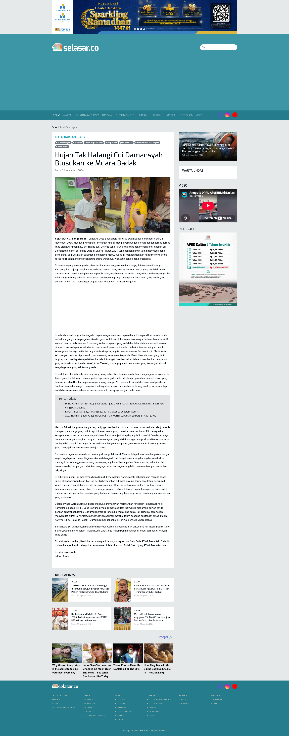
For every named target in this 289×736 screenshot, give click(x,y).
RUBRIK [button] (157, 115)
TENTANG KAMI (59, 695)
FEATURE (87, 707)
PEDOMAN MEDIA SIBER (63, 707)
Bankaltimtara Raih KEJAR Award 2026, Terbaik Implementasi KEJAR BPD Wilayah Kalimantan (89, 617)
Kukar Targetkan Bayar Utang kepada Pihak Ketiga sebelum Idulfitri (102, 411)
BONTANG (154, 711)
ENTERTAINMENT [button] (125, 115)
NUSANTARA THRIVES (88, 115)
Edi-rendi (77, 143)
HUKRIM (122, 707)
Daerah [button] (144, 115)
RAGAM (121, 719)
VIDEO (199, 115)
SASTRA (183, 695)
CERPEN (185, 703)
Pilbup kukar (111, 143)
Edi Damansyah (63, 143)
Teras (57, 115)
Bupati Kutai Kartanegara (147, 143)
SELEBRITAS (89, 703)
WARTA (119, 695)
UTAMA (121, 699)
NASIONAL (107, 115)
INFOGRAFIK (186, 115)
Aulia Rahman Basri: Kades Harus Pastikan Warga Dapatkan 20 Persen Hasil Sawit (110, 415)
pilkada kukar (126, 143)
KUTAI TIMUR (156, 703)
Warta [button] (67, 115)
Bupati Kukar (62, 147)
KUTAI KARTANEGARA (160, 699)
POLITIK (121, 703)
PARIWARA (216, 695)
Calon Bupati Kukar (94, 143)
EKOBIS (121, 715)
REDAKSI (56, 699)
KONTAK (56, 703)
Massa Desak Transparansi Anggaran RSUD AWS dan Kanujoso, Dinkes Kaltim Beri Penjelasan (152, 617)
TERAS (86, 695)
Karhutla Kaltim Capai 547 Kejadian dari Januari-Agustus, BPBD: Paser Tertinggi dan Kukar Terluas (152, 588)
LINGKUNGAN (124, 711)
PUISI (183, 699)
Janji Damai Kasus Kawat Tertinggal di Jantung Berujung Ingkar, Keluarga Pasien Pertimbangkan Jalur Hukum (90, 588)
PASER (153, 707)
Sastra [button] (171, 115)
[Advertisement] (144, 85)
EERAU (153, 715)
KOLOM (87, 711)
